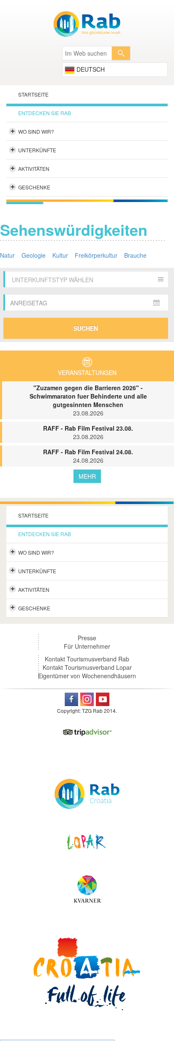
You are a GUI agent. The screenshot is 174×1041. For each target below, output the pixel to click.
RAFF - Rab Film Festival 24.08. (88, 456)
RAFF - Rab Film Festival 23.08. (88, 432)
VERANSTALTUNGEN (87, 372)
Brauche (135, 255)
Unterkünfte (34, 150)
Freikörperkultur (96, 255)
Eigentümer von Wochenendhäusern (87, 676)
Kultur (60, 255)
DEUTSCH (90, 69)
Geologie (34, 255)
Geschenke (31, 187)
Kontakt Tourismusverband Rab (87, 659)
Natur (7, 255)
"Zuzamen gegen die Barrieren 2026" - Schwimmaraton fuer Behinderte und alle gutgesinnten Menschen (88, 400)
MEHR (87, 476)
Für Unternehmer (87, 646)
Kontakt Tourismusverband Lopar (87, 667)
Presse (87, 638)
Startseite (33, 94)
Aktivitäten (30, 168)
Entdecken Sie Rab (44, 112)
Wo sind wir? (32, 131)
